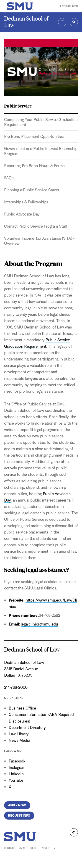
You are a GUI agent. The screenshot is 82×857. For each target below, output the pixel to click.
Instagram (17, 767)
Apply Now (17, 805)
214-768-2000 (16, 687)
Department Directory (27, 727)
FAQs (8, 177)
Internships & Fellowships (26, 202)
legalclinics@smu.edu (39, 624)
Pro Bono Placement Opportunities (34, 136)
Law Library (18, 733)
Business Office (22, 708)
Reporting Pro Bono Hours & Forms (34, 165)
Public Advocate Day (22, 214)
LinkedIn (16, 773)
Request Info (19, 815)
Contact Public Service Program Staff (35, 226)
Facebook (17, 761)
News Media (19, 740)
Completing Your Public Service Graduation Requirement (41, 122)
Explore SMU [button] (69, 6)
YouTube (16, 780)
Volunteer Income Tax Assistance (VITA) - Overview (39, 241)
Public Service (18, 106)
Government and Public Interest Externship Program (40, 151)
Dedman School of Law (26, 22)
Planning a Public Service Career (31, 189)
